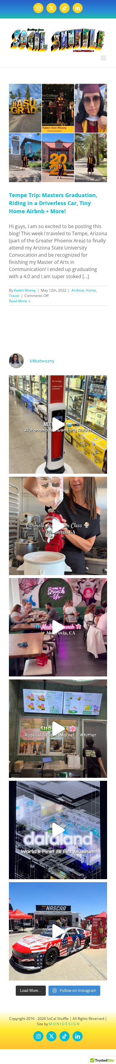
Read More (18, 300)
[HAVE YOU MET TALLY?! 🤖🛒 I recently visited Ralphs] (58, 424)
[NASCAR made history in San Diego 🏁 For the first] (58, 931)
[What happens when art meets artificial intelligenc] (58, 830)
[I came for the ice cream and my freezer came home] (58, 526)
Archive (77, 290)
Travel (14, 295)
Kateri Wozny (25, 290)
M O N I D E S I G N (64, 1023)
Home (91, 290)
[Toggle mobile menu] (104, 58)
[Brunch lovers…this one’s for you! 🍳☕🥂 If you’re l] (58, 627)
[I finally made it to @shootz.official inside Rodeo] (58, 728)
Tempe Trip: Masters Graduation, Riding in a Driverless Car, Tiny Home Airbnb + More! (53, 203)
